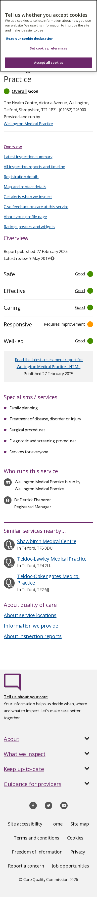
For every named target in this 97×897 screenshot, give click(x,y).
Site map (79, 824)
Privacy (77, 852)
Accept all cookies (48, 62)
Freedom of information (37, 852)
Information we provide (31, 625)
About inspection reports (33, 636)
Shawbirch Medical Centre (46, 541)
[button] (48, 91)
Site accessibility (25, 824)
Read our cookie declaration (29, 38)
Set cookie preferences (48, 48)
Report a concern (26, 866)
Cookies (75, 838)
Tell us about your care (26, 697)
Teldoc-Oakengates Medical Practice (48, 579)
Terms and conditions (36, 838)
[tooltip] (52, 258)
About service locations (30, 615)
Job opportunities (70, 866)
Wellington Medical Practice (28, 123)
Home (56, 824)
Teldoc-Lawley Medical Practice (52, 558)
